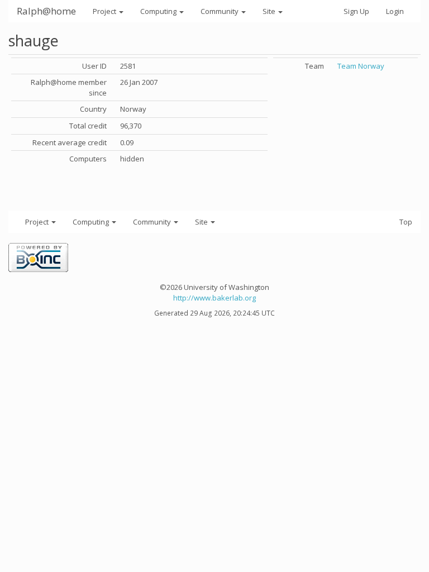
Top (405, 222)
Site (270, 11)
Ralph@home (46, 10)
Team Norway (360, 66)
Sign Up (356, 11)
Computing (159, 11)
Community (220, 11)
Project (105, 11)
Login (395, 11)
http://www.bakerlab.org (214, 298)
